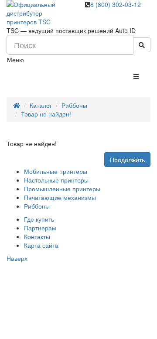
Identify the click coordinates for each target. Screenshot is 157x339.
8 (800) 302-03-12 (115, 4)
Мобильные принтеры (55, 171)
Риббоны (74, 105)
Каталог (41, 105)
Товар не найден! (46, 114)
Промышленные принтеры (62, 188)
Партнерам (40, 227)
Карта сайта (41, 245)
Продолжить (127, 159)
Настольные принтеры (56, 180)
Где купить (39, 219)
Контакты (37, 236)
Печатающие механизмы (60, 197)
